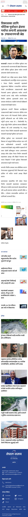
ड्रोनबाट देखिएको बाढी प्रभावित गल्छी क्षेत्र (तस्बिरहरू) (12, 336)
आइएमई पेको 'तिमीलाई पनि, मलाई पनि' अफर (8, 282)
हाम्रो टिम (14, 462)
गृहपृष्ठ (2, 14)
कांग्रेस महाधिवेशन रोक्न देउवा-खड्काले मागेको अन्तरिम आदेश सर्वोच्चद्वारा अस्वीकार (13, 388)
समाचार (9, 507)
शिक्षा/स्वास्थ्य (14, 509)
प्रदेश (25, 509)
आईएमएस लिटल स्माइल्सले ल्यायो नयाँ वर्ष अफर (9, 271)
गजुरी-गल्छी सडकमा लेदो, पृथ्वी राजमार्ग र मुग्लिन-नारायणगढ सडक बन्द (13, 414)
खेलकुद (8, 509)
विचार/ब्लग (18, 507)
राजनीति (4, 507)
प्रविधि (20, 509)
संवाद (24, 507)
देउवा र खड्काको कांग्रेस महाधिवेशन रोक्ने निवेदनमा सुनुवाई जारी (12, 441)
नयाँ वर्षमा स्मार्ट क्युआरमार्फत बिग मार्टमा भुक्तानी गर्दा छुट (8, 258)
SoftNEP (10, 515)
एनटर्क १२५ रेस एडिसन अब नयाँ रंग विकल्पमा (8, 306)
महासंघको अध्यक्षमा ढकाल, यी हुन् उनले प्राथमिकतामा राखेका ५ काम (8, 294)
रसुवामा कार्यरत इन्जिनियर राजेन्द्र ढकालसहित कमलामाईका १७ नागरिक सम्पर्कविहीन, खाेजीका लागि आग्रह (13, 362)
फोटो (3, 509)
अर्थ (5, 14)
